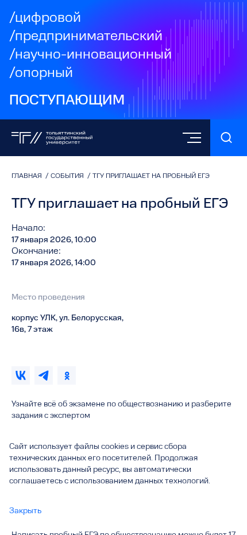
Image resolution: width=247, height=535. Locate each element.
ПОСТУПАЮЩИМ (67, 101)
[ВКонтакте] (20, 375)
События (68, 176)
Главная (27, 176)
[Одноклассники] (66, 375)
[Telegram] (43, 375)
